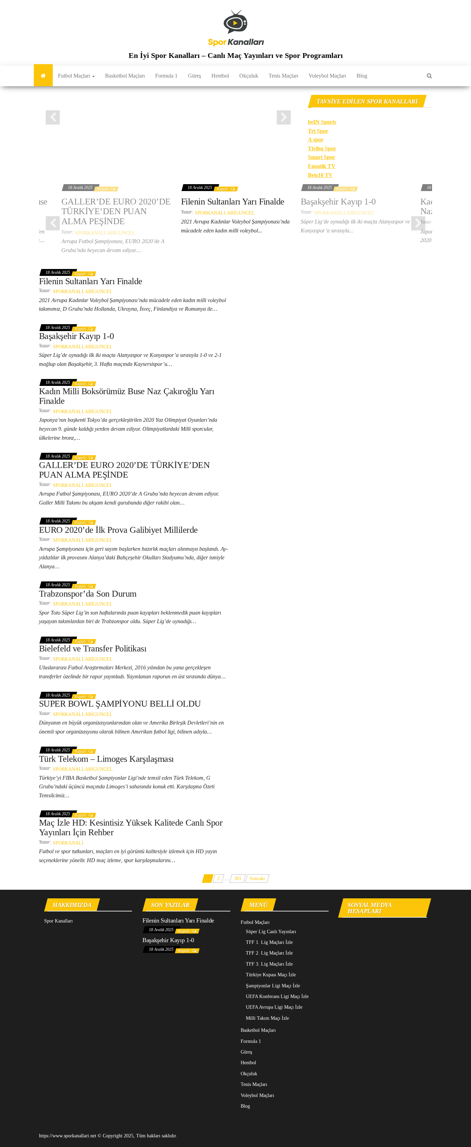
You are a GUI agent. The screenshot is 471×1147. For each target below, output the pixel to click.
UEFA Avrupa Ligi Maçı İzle (274, 1007)
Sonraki (257, 878)
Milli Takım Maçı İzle (267, 1018)
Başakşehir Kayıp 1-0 (338, 202)
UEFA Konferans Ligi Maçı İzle (277, 996)
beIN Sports (322, 122)
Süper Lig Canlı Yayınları (271, 931)
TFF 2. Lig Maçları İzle (269, 953)
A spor (315, 139)
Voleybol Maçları (327, 76)
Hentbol (220, 76)
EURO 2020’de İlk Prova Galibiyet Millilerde (118, 530)
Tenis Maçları (283, 76)
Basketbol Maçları (125, 76)
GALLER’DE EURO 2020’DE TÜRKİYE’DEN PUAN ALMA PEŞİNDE (116, 211)
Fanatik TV (321, 166)
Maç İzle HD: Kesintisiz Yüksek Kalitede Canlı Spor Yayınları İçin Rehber (130, 828)
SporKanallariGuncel (105, 233)
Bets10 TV (320, 175)
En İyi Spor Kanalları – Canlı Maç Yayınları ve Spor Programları (236, 55)
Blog (362, 76)
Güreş (194, 76)
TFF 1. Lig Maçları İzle (269, 942)
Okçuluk (248, 76)
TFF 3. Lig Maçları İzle (269, 964)
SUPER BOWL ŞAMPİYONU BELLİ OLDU (120, 704)
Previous (53, 117)
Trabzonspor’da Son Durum (88, 594)
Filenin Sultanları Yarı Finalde (232, 202)
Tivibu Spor (322, 148)
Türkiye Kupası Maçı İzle (271, 974)
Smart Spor (321, 157)
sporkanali (68, 843)
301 (237, 878)
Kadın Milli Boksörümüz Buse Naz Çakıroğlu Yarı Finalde (126, 396)
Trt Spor (318, 131)
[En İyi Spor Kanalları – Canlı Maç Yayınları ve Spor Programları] (43, 76)
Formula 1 (166, 76)
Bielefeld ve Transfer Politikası (92, 649)
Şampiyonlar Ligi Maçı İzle (273, 985)
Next (284, 117)
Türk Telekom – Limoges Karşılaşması (106, 759)
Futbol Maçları (74, 76)
